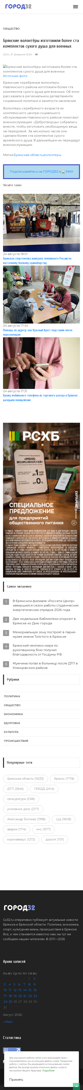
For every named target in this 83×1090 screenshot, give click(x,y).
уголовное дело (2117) (23, 809)
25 (10, 1002)
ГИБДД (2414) (44, 789)
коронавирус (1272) (21, 839)
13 (19, 990)
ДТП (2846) (15, 789)
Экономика (13, 714)
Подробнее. (48, 1070)
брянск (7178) (64, 778)
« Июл (7, 1022)
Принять (16, 1079)
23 (35, 996)
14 (25, 990)
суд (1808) (63, 819)
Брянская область (28, 155)
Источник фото (15, 76)
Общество (11, 28)
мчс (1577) (43, 829)
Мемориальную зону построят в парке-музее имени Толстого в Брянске (44, 634)
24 (5, 1002)
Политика (12, 696)
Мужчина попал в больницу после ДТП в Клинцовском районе (45, 665)
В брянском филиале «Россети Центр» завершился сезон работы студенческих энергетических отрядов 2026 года (46, 605)
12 (15, 990)
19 (15, 996)
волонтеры (52, 155)
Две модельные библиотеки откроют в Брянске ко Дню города (44, 621)
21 (24, 996)
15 (29, 990)
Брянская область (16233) (25, 778)
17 (5, 996)
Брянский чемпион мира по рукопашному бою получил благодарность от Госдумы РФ (37, 650)
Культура (11, 731)
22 (30, 996)
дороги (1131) (55, 839)
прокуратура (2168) (21, 799)
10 (5, 990)
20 (20, 996)
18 (10, 996)
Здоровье (12, 723)
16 (34, 990)
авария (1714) (16, 829)
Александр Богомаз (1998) (26, 819)
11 (10, 990)
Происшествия (16, 740)
